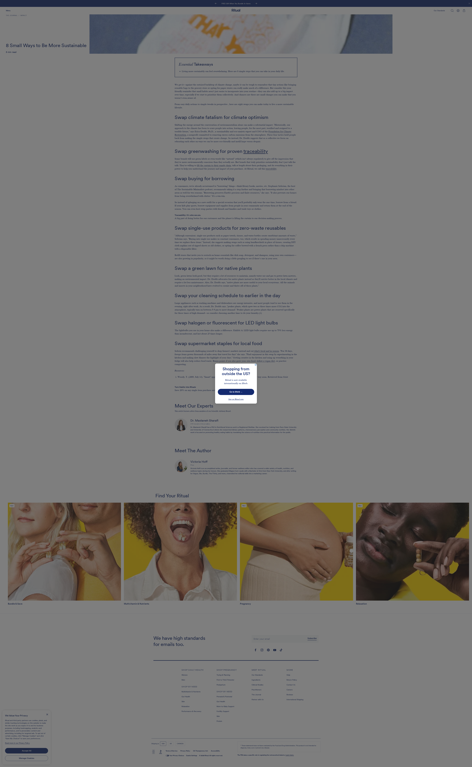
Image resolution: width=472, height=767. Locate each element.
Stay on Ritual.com (236, 399)
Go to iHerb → (236, 392)
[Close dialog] (255, 364)
